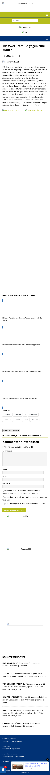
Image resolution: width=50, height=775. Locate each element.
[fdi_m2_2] (25, 652)
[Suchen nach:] (25, 20)
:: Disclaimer (6, 746)
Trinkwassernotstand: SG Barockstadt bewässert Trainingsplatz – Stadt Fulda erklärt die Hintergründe (23, 687)
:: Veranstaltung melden (11, 749)
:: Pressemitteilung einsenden (13, 756)
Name (4, 469)
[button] (46, 15)
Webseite (6, 483)
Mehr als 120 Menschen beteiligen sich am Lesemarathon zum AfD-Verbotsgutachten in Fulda (24, 700)
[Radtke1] (25, 544)
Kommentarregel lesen (11, 430)
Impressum (25, 773)
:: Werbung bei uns (9, 739)
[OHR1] (25, 32)
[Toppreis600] (25, 619)
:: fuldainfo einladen (9, 754)
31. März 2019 (10, 56)
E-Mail (4, 476)
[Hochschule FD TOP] (25, 8)
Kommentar (7, 451)
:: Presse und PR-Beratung (12, 741)
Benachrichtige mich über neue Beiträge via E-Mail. (25, 504)
